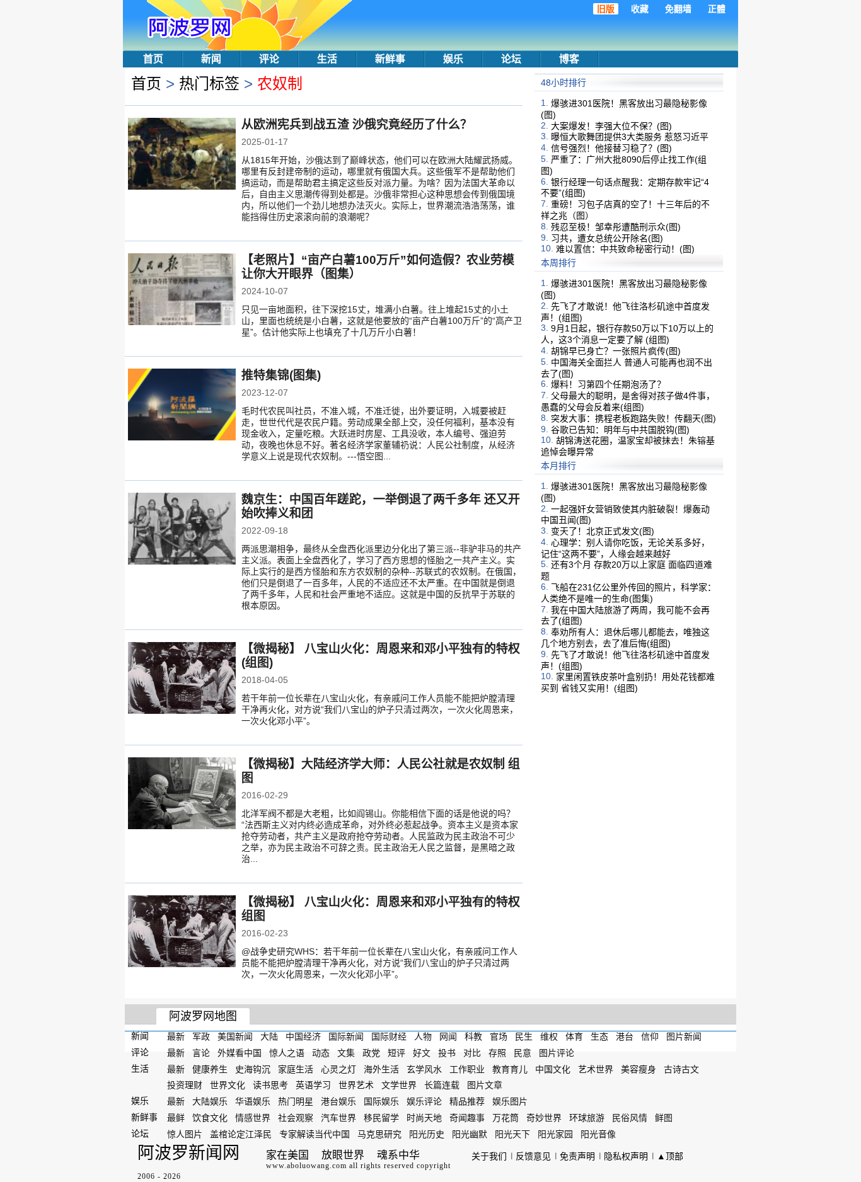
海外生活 (381, 1069)
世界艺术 (356, 1085)
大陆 (269, 1036)
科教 (473, 1036)
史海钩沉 (252, 1069)
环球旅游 (586, 1118)
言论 (201, 1053)
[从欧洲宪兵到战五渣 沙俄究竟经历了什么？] (182, 155)
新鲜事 (390, 59)
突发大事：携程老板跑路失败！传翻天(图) (633, 418)
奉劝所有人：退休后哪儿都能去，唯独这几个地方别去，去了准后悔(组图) (625, 637)
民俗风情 (629, 1118)
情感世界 (252, 1118)
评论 (269, 59)
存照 (497, 1053)
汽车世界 (338, 1118)
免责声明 (577, 1156)
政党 (371, 1053)
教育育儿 (510, 1069)
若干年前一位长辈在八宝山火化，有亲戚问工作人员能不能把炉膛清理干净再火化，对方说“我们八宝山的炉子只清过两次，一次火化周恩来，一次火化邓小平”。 (379, 709)
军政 (201, 1036)
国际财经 (389, 1036)
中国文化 (552, 1069)
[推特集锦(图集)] (182, 406)
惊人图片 (184, 1134)
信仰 (650, 1036)
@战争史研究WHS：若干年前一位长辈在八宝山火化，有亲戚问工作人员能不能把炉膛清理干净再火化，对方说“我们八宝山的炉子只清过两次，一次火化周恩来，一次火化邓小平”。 (379, 962)
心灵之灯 (338, 1069)
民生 (524, 1036)
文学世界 (399, 1085)
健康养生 (210, 1069)
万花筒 (505, 1118)
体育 (574, 1036)
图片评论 (556, 1053)
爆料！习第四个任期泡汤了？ (608, 384)
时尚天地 (424, 1118)
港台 (624, 1036)
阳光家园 (555, 1134)
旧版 (606, 9)
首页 (153, 59)
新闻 (211, 59)
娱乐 (453, 59)
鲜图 (664, 1118)
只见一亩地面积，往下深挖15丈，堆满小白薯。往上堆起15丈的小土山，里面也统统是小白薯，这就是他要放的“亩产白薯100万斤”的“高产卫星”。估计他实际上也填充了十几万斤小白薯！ (381, 320)
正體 (716, 9)
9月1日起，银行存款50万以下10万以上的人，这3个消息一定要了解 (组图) (627, 334)
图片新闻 (684, 1036)
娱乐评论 (424, 1101)
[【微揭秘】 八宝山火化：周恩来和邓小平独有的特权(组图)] (182, 679)
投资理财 (184, 1085)
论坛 (511, 59)
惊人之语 (286, 1053)
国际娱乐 (381, 1101)
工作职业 (467, 1069)
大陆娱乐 (210, 1101)
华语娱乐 (252, 1101)
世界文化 (227, 1085)
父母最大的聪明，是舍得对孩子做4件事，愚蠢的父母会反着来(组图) (628, 401)
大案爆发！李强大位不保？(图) (611, 125)
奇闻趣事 (467, 1118)
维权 (549, 1036)
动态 (321, 1053)
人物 (423, 1036)
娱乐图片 (510, 1101)
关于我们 (489, 1156)
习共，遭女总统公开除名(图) (607, 237)
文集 (346, 1053)
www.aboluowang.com (306, 1165)
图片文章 (484, 1085)
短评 (396, 1053)
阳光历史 (426, 1134)
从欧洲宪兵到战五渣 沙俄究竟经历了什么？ (356, 124)
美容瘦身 (638, 1069)
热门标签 (209, 83)
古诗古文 (681, 1069)
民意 (522, 1053)
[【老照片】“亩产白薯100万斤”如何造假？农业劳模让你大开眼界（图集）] (182, 290)
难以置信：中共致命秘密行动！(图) (625, 249)
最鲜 (176, 1118)
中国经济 (303, 1036)
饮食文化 (210, 1118)
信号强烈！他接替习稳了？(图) (611, 148)
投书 (447, 1053)
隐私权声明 (626, 1156)
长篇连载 (441, 1085)
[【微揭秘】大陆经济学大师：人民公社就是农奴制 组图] (182, 794)
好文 (421, 1053)
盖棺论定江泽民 (241, 1134)
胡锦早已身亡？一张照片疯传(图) (616, 351)
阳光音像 (598, 1134)
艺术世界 (595, 1069)
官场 (498, 1036)
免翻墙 (678, 9)
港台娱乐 (338, 1101)
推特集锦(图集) (281, 375)
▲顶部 (670, 1156)
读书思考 (270, 1085)
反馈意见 (533, 1156)
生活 (327, 59)
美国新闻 (235, 1036)
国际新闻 (346, 1036)
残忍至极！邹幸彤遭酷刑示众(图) (616, 227)
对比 (472, 1053)
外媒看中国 (239, 1053)
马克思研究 (379, 1134)
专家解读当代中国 (314, 1134)
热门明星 (295, 1101)
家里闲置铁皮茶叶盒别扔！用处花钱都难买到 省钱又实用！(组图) (628, 682)
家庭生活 (295, 1069)
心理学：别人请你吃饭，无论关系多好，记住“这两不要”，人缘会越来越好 (625, 548)
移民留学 (381, 1118)
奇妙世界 (544, 1118)
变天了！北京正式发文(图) (602, 531)
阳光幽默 (469, 1134)
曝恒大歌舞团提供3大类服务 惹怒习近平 (629, 137)
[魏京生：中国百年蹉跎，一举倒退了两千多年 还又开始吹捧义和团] (182, 530)
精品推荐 (467, 1101)
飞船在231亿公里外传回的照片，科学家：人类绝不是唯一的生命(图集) (628, 593)
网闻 (448, 1036)
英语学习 (313, 1085)
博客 (569, 59)
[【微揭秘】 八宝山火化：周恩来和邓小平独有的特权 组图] (182, 932)
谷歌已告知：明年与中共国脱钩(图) (620, 429)
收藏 (640, 9)
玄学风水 (424, 1069)
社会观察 (295, 1118)
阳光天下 (512, 1134)
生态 (599, 1036)
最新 (176, 1036)
